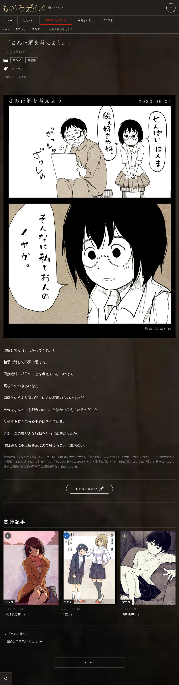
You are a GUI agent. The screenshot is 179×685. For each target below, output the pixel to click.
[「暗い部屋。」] (148, 568)
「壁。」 (67, 614)
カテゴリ (20, 29)
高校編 (32, 60)
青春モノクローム (55, 20)
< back (89, 662)
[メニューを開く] (171, 7)
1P (8, 535)
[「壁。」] (89, 568)
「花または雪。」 (14, 614)
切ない (9, 76)
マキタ (68, 601)
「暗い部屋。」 (130, 614)
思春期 (23, 76)
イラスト (108, 20)
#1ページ (17, 68)
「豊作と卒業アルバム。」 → (23, 641)
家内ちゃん (84, 20)
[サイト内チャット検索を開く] (6, 678)
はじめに (28, 20)
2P (66, 535)
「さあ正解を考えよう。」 (39, 42)
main (9, 20)
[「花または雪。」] (31, 568)
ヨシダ (36, 29)
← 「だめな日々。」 (17, 633)
